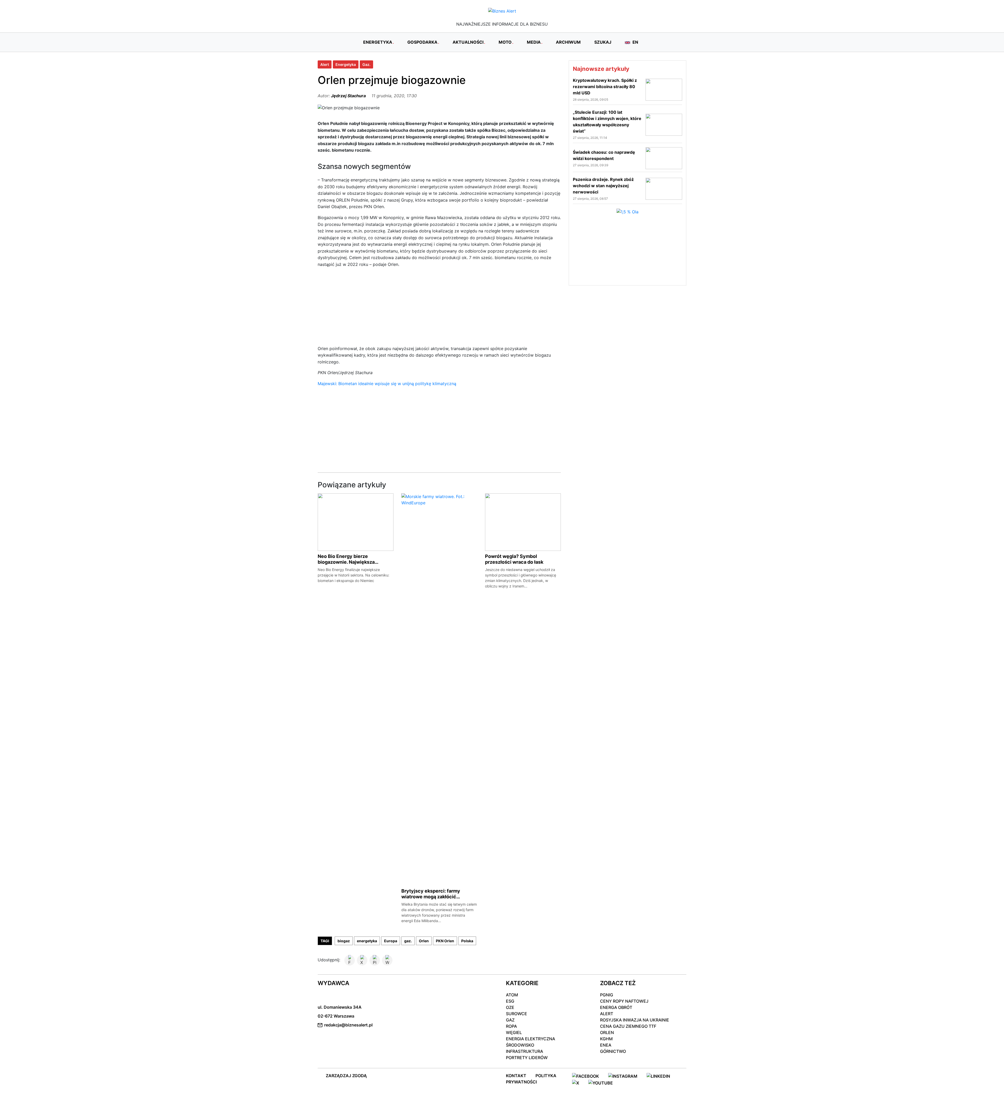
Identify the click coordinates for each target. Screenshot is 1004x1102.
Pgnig (606, 994)
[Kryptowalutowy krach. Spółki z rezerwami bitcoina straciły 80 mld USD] (664, 89)
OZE (510, 1007)
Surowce (516, 1013)
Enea (605, 1045)
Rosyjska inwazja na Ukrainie (634, 1020)
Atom (512, 994)
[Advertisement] (439, 308)
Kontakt (516, 1075)
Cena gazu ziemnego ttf (628, 1026)
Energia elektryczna (530, 1038)
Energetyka (345, 64)
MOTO (505, 42)
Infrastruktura (524, 1051)
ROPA (511, 1026)
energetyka (367, 941)
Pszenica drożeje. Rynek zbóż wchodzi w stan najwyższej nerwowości (603, 186)
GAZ (510, 1020)
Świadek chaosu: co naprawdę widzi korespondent (604, 155)
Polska (467, 941)
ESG (510, 1001)
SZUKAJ (602, 42)
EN (634, 42)
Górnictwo (613, 1051)
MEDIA (534, 42)
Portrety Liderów (527, 1057)
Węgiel (514, 1032)
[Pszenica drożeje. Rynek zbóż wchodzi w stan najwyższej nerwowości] (664, 188)
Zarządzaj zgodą (346, 1075)
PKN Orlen (445, 941)
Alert (324, 64)
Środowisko (520, 1045)
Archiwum (568, 42)
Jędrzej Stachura (348, 95)
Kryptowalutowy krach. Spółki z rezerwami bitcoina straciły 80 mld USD (605, 86)
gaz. (408, 941)
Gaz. (366, 64)
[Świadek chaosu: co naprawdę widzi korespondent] (664, 157)
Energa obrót (616, 1007)
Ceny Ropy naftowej (624, 1001)
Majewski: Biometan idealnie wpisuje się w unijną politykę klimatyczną (387, 383)
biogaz (344, 941)
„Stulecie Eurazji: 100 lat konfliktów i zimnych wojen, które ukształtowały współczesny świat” (607, 122)
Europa (390, 941)
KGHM (606, 1038)
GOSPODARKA (422, 42)
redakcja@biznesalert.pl (348, 1024)
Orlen (424, 941)
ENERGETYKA (377, 42)
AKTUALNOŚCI (468, 42)
